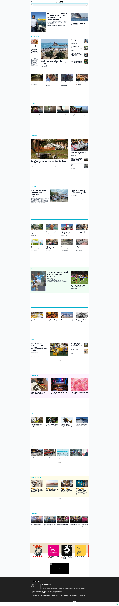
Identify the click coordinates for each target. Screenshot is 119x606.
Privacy (32, 587)
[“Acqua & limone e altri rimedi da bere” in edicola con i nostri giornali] (37, 315)
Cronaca (42, 5)
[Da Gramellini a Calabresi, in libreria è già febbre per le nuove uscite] (59, 349)
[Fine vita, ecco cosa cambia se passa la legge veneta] (59, 195)
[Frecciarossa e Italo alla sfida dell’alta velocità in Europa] (50, 452)
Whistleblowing (34, 588)
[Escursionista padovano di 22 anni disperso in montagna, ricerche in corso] (37, 420)
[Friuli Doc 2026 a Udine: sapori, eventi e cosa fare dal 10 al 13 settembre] (67, 483)
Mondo (58, 5)
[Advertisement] (59, 8)
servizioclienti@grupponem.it (58, 592)
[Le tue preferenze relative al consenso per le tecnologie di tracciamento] (117, 604)
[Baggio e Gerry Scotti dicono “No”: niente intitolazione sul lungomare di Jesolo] (37, 242)
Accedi (87, 1)
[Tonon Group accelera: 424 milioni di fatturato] (37, 452)
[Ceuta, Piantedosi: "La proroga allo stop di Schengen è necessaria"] (76, 519)
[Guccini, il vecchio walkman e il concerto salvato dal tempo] (39, 384)
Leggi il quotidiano (80, 1)
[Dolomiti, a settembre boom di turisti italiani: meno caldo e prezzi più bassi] (52, 420)
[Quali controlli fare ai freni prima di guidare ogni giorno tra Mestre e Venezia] (37, 483)
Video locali (76, 5)
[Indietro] (32, 118)
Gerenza (32, 586)
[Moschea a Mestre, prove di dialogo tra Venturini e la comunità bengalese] (86, 159)
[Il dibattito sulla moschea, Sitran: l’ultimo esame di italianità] (86, 166)
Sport (71, 5)
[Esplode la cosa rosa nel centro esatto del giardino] (79, 384)
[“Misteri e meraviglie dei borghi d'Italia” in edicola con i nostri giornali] (82, 315)
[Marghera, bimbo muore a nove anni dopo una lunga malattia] (37, 227)
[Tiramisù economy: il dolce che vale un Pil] (82, 77)
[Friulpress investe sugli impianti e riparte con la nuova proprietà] (76, 452)
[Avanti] (87, 118)
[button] (59, 568)
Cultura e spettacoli (65, 5)
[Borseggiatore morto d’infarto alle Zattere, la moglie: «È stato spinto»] (52, 77)
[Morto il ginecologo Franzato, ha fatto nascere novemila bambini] (86, 41)
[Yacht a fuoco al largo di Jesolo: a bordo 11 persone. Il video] (63, 109)
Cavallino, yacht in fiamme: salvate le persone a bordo (56, 25)
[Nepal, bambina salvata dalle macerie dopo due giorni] (37, 519)
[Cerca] (31, 5)
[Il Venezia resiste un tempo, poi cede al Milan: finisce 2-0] (79, 277)
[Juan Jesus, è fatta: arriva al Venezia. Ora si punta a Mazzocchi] (38, 281)
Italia (55, 5)
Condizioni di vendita (34, 585)
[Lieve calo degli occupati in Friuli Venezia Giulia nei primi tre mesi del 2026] (63, 452)
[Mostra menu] (31, 1)
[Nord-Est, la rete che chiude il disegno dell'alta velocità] (52, 483)
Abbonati (84, 1)
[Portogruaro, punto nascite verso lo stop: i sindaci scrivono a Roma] (82, 242)
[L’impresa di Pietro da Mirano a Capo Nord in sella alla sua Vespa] (67, 77)
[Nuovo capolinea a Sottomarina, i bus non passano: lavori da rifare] (67, 242)
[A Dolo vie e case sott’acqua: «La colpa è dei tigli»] (37, 77)
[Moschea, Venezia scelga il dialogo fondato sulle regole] (79, 145)
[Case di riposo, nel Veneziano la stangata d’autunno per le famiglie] (86, 48)
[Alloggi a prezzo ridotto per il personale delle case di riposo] (82, 227)
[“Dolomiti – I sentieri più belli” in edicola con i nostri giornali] (67, 315)
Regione (46, 5)
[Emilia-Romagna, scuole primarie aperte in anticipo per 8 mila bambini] (50, 519)
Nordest (50, 5)
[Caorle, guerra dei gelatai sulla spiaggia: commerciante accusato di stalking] (54, 49)
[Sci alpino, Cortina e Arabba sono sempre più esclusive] (82, 420)
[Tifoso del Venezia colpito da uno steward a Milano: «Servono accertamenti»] (86, 61)
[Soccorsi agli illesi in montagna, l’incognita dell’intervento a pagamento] (67, 420)
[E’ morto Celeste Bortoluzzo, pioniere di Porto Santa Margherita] (52, 227)
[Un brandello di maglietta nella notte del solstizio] (59, 384)
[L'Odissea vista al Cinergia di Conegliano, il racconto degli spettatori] (37, 109)
